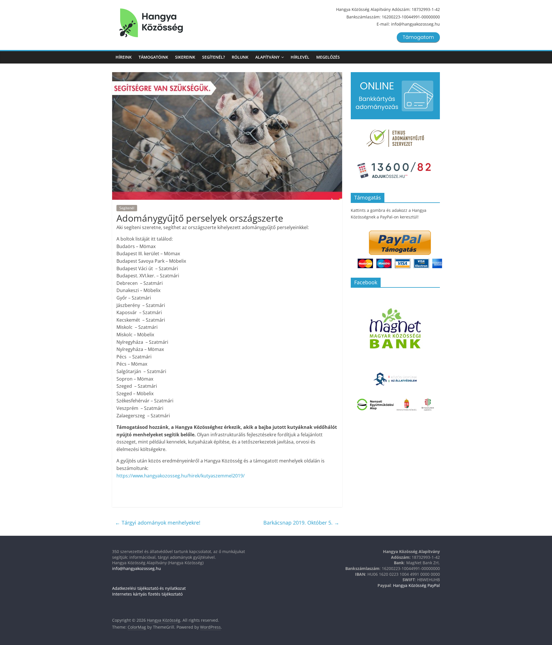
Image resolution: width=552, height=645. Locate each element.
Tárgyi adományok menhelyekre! (157, 522)
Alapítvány (267, 57)
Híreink (124, 57)
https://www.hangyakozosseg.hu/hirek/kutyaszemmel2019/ (180, 476)
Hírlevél (300, 57)
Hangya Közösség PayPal (416, 585)
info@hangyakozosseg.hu (136, 568)
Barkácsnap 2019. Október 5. (301, 522)
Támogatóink (153, 57)
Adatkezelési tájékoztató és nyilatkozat (149, 588)
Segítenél (126, 208)
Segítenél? (213, 57)
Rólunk (240, 57)
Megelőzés (328, 57)
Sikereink (185, 57)
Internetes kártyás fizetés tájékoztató (147, 594)
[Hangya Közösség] (151, 23)
